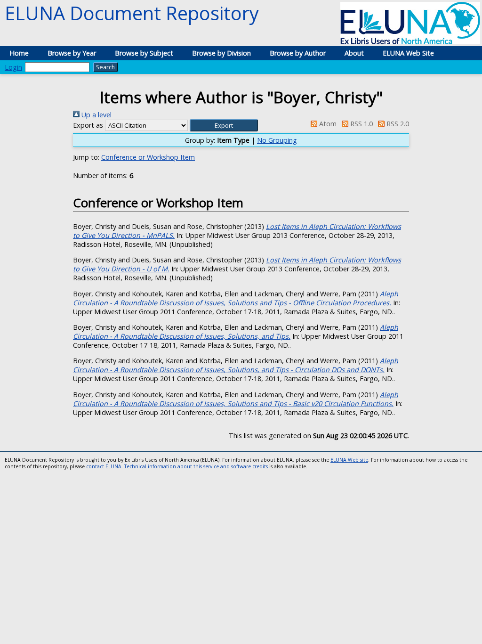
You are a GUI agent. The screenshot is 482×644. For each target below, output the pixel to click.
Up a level (96, 114)
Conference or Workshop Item (148, 157)
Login (13, 67)
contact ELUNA (103, 466)
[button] (224, 125)
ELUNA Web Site (408, 53)
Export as (88, 125)
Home (19, 53)
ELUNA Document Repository (132, 13)
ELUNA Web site (349, 460)
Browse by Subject (144, 53)
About (354, 53)
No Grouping (277, 140)
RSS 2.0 (397, 123)
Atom (326, 123)
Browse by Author (298, 53)
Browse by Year (72, 53)
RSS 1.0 (360, 123)
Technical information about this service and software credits (196, 466)
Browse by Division (221, 53)
